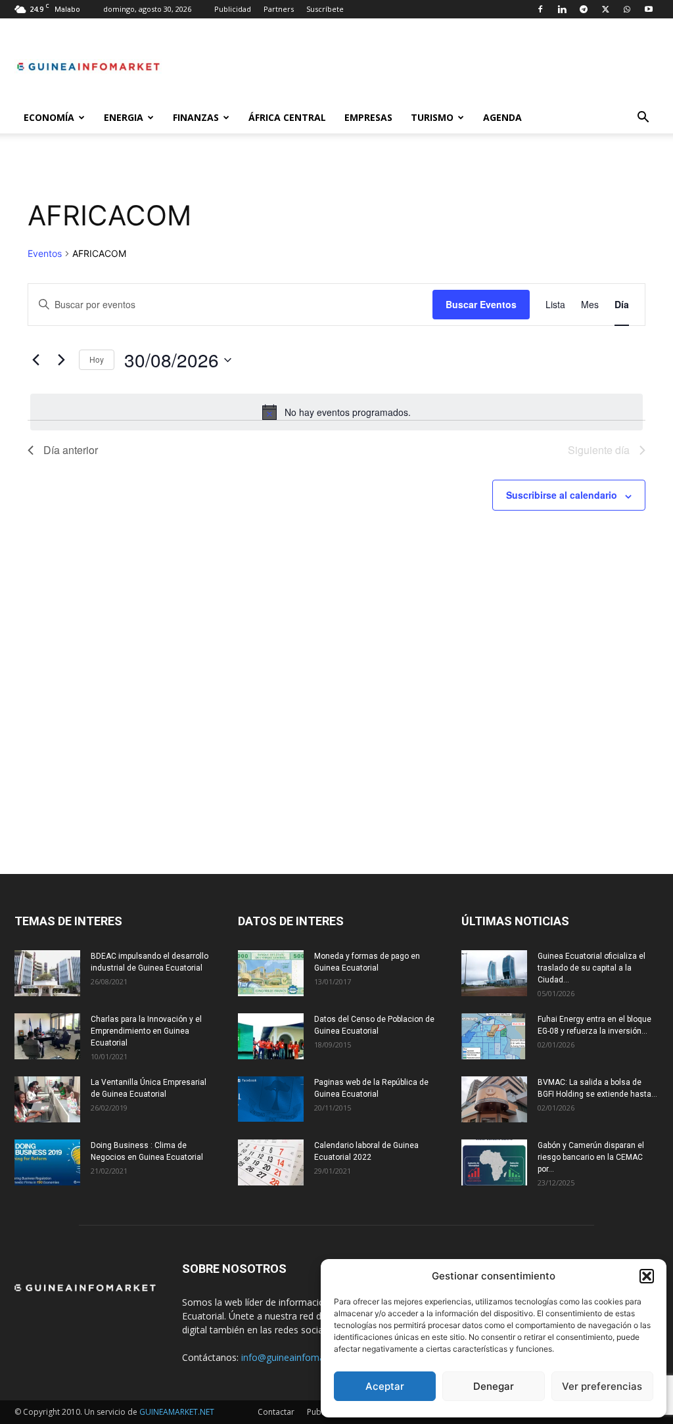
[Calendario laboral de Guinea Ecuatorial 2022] (271, 1162)
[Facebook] (540, 9)
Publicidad (232, 9)
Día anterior (70, 449)
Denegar (493, 1386)
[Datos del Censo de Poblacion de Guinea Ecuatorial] (271, 1036)
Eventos (45, 253)
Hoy (96, 359)
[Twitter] (605, 9)
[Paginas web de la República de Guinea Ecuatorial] (271, 1099)
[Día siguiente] (61, 360)
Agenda (502, 117)
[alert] (336, 412)
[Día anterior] (35, 360)
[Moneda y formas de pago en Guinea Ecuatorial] (271, 973)
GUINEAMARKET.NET (176, 1411)
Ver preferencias (602, 1386)
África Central (287, 117)
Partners (279, 9)
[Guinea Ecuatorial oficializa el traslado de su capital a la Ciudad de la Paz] (494, 973)
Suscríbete (325, 9)
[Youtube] (649, 9)
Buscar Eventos (481, 304)
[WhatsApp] (627, 9)
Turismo (432, 117)
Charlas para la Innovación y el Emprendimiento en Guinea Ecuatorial (146, 1031)
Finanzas (196, 117)
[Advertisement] (336, 655)
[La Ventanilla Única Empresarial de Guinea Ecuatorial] (47, 1099)
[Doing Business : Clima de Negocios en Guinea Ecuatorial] (47, 1162)
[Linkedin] (562, 9)
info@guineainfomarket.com (301, 1357)
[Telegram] (583, 9)
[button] (646, 1276)
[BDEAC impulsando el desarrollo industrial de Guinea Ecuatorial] (47, 973)
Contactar (276, 1411)
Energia (123, 117)
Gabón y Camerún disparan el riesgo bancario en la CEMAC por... (591, 1157)
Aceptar (384, 1386)
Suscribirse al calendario (561, 494)
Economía (49, 117)
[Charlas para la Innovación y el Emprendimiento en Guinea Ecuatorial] (47, 1036)
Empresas (368, 117)
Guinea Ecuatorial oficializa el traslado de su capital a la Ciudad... (591, 968)
